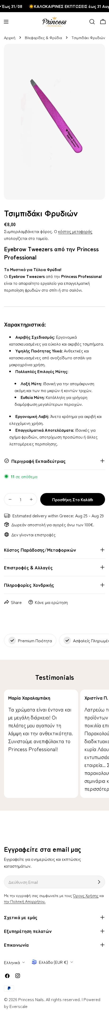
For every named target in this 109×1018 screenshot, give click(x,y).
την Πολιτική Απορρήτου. (25, 901)
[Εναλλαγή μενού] (6, 21)
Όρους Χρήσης (85, 895)
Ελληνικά (12, 962)
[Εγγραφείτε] (99, 881)
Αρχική (9, 37)
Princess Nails (31, 999)
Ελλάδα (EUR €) (53, 962)
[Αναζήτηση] (92, 21)
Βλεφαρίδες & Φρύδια (43, 37)
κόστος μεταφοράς (75, 231)
